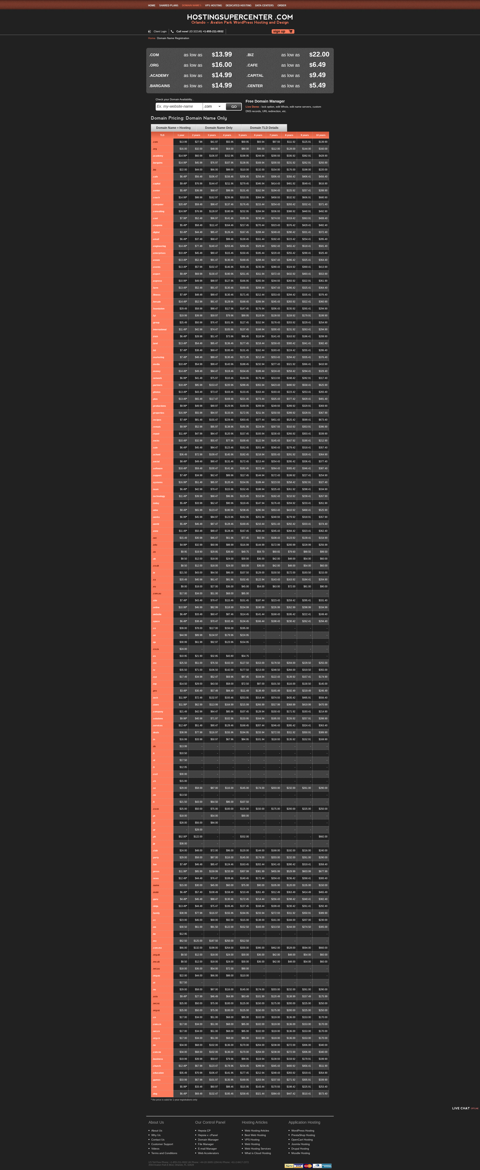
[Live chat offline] (465, 1108)
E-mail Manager (207, 1148)
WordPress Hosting (302, 1130)
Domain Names (191, 5)
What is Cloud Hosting (258, 1153)
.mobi (155, 892)
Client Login (160, 31)
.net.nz (156, 1003)
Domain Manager (208, 1139)
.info (155, 545)
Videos (155, 1148)
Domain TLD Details (264, 127)
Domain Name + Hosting (173, 127)
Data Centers (264, 5)
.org (155, 149)
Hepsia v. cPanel (208, 1135)
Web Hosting (252, 1144)
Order (282, 5)
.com (155, 142)
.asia (155, 996)
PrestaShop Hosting (303, 1135)
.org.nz (156, 1010)
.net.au (156, 968)
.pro (155, 690)
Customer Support (162, 1144)
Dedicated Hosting (238, 5)
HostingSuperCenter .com (240, 17)
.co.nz (156, 809)
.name (156, 885)
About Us (156, 1130)
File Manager (206, 1144)
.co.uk (156, 565)
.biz (154, 169)
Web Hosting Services (258, 1148)
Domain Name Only (218, 127)
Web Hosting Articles (257, 1130)
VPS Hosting (213, 5)
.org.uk (156, 955)
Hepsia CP (204, 1130)
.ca (154, 579)
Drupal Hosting (300, 1148)
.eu (154, 586)
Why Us (155, 1135)
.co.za (156, 649)
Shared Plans (168, 5)
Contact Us (157, 1139)
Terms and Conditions (164, 1153)
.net (155, 538)
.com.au (157, 593)
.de (154, 746)
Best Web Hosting (255, 1135)
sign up (279, 31)
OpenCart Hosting (302, 1139)
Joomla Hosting (300, 1144)
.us (154, 552)
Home (151, 5)
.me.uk (156, 961)
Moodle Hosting (300, 1153)
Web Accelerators (208, 1153)
